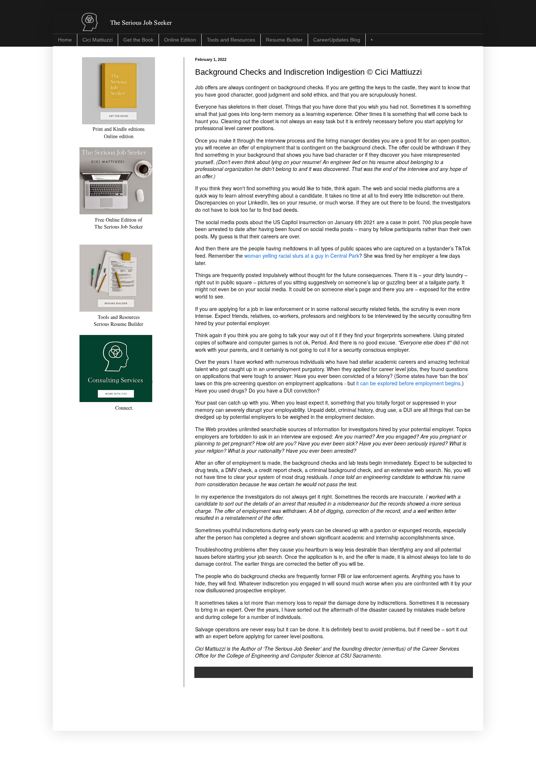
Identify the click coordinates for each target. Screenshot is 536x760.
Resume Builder (284, 40)
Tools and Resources (231, 40)
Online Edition (180, 40)
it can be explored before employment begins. (409, 383)
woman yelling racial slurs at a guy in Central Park (301, 255)
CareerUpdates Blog (336, 40)
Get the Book (138, 40)
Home (65, 40)
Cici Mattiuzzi (97, 40)
